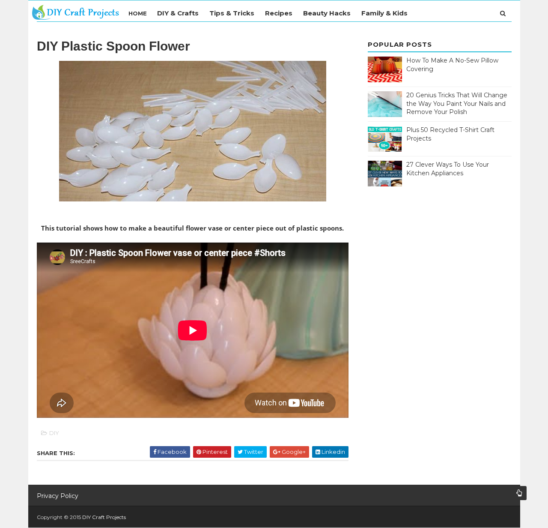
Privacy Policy (57, 496)
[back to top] (519, 493)
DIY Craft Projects (104, 517)
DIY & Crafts (178, 13)
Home (137, 13)
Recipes (278, 13)
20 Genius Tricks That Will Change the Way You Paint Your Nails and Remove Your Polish (456, 103)
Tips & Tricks (231, 13)
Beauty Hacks (327, 13)
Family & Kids (384, 13)
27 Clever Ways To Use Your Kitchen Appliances (447, 169)
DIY (54, 432)
